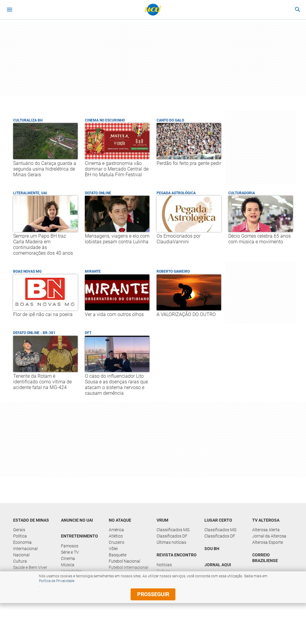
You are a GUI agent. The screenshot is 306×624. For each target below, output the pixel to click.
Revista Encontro (177, 554)
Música (67, 564)
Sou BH (211, 548)
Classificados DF (172, 536)
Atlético (116, 536)
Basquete (117, 554)
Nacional (21, 554)
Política (20, 536)
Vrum (162, 520)
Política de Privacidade (56, 581)
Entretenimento (79, 536)
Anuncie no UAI (77, 520)
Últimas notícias (171, 542)
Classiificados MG (173, 529)
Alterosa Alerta (266, 529)
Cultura (20, 561)
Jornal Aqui (217, 564)
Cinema (68, 558)
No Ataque (120, 520)
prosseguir (153, 594)
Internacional (25, 548)
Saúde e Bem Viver (30, 567)
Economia (22, 542)
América (116, 529)
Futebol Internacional (128, 567)
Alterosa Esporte (267, 542)
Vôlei (113, 548)
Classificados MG (220, 529)
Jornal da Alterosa (269, 536)
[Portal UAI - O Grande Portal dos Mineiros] (153, 9)
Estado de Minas (31, 520)
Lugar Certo (218, 520)
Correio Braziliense (265, 557)
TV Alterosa (265, 520)
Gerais (19, 529)
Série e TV (70, 552)
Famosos (69, 545)
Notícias (164, 564)
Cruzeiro (116, 542)
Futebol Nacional (124, 561)
